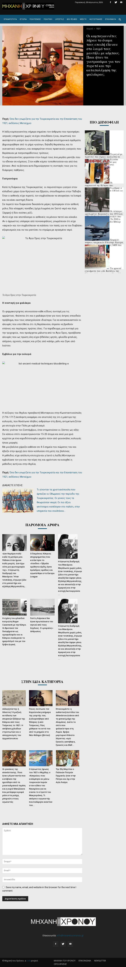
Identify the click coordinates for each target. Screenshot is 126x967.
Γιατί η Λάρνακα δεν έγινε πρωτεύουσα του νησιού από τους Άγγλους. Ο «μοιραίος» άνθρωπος (41, 625)
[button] (120, 19)
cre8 (28, 960)
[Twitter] (115, 2)
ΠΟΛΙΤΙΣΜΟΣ (35, 19)
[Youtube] (121, 2)
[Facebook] (110, 2)
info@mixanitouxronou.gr (70, 935)
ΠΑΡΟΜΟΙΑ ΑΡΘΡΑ (42, 524)
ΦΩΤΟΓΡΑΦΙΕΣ (95, 19)
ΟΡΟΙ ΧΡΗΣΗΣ (60, 964)
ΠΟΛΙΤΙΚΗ (48, 19)
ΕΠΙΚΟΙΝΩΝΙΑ (85, 960)
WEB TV (83, 19)
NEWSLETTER (100, 960)
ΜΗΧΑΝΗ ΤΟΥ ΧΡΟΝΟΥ (64, 960)
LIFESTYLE (59, 19)
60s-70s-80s (72, 19)
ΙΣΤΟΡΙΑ (23, 19)
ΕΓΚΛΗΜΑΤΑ (110, 19)
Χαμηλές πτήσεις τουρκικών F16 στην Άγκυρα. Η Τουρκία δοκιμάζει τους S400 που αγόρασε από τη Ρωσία (104, 243)
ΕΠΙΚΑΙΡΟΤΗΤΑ (10, 19)
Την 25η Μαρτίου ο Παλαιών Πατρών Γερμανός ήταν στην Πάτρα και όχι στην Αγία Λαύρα (66, 775)
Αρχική (89, 28)
